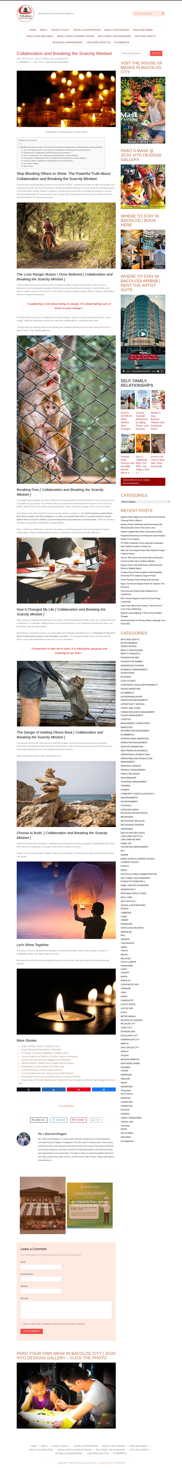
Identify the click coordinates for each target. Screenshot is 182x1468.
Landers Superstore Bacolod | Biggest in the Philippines (45, 1060)
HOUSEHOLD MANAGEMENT (134, 847)
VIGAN (124, 1083)
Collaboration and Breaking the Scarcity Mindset (64, 53)
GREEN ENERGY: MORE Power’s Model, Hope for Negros (47, 1063)
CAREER (125, 790)
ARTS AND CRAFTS (145, 36)
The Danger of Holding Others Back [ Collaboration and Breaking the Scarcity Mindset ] (55, 158)
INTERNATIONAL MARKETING (135, 739)
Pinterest (80, 1120)
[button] (143, 334)
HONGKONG (126, 924)
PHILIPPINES (127, 966)
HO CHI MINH (127, 1133)
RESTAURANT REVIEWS (132, 825)
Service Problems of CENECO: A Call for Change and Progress (49, 1056)
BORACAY (125, 980)
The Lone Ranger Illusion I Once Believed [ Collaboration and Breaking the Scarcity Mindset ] (57, 150)
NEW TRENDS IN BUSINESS (134, 751)
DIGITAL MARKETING (131, 689)
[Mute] (158, 371)
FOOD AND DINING (143, 30)
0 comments (24, 62)
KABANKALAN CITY (130, 1040)
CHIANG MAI (126, 1102)
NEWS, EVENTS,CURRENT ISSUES (75, 36)
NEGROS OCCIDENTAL (132, 1020)
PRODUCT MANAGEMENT (133, 770)
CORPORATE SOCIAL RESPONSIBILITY (139, 685)
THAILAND (126, 1091)
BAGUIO (124, 909)
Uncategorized (127, 1141)
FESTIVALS (126, 806)
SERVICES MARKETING (132, 747)
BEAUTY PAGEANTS (130, 654)
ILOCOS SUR (127, 1008)
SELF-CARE (126, 897)
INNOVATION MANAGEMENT (134, 700)
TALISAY (125, 1055)
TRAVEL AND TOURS (131, 708)
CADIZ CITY (126, 1028)
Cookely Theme (105, 1463)
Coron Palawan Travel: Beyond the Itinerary (140, 580)
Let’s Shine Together (32, 163)
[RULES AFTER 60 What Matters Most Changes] (128, 392)
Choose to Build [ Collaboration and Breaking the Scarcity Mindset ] (48, 161)
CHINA (124, 917)
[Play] (124, 371)
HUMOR (124, 855)
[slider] (141, 371)
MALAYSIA (126, 958)
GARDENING (127, 829)
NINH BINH (126, 1137)
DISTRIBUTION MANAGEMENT (135, 731)
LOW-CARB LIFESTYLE (98, 42)
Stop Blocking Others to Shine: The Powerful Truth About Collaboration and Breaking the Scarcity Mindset (61, 147)
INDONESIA (126, 932)
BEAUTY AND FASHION (116, 30)
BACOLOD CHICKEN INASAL (134, 813)
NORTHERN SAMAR (130, 1063)
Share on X (39, 1120)
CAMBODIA (126, 913)
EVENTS (125, 866)
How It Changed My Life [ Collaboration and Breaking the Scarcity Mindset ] (51, 155)
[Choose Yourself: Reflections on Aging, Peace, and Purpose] (143, 392)
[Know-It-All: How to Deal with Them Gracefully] (158, 436)
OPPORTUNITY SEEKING (133, 704)
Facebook (60, 1120)
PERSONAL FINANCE (131, 766)
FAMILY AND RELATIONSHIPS (135, 885)
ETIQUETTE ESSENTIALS (133, 881)
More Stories (28, 166)
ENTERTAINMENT (129, 643)
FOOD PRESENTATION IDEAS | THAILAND (41, 1050)
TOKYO (124, 951)
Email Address (26, 1274)
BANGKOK (126, 1098)
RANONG (125, 1114)
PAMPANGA (126, 1075)
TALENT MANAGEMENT (132, 715)
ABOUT (43, 30)
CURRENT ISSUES (130, 862)
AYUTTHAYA (127, 1094)
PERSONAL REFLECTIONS (133, 893)
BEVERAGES (127, 817)
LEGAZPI (125, 973)
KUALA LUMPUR (128, 962)
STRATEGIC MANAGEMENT (134, 782)
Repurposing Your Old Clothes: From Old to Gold (42, 1066)
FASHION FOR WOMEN (132, 661)
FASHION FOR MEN (130, 658)
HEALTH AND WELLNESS (40, 36)
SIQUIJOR (125, 1079)
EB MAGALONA (128, 1032)
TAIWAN (124, 920)
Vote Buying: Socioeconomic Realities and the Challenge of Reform (51, 1077)
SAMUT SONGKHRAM (131, 1118)
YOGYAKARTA (127, 943)
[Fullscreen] (162, 371)
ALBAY (124, 969)
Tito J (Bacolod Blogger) (53, 62)
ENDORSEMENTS (129, 798)
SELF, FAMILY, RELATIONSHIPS (114, 36)
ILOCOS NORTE (128, 1004)
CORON (124, 1071)
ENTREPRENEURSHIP (131, 697)
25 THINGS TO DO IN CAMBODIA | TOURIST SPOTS (45, 1053)
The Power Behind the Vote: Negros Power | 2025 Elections (47, 1073)
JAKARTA (125, 939)
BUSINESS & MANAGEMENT (68, 42)
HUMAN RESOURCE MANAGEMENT (138, 712)
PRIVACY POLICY (60, 30)
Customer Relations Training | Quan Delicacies (42, 1070)
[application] (143, 334)
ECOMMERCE (122, 42)
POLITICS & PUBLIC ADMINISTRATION (139, 874)
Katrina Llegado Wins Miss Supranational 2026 (141, 532)
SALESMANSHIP (128, 778)
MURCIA (125, 1043)
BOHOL (124, 977)
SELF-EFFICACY (25, 59)
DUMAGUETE (127, 1000)
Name (23, 1262)
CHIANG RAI (126, 1106)
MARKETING (127, 727)
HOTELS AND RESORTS (132, 928)
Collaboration (66, 1106)
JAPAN (124, 947)
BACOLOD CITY (128, 1024)
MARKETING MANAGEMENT (134, 743)
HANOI (124, 1129)
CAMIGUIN (126, 988)
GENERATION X (128, 889)
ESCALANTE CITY (129, 1036)
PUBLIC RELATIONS (130, 774)
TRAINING (125, 786)
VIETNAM (125, 1126)
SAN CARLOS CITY (130, 1047)
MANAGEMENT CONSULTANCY (136, 723)
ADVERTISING (127, 673)
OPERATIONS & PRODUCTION (135, 755)
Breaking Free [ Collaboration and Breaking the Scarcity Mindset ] (47, 153)
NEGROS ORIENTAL (130, 1059)
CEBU (123, 992)
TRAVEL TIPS (127, 1122)
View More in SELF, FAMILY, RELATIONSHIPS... (136, 481)
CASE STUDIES (128, 681)
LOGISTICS (126, 719)
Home (32, 30)
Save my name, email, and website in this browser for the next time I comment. (54, 1324)
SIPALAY (125, 1051)
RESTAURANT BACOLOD (133, 821)
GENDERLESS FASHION (132, 666)
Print (97, 1120)
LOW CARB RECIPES (131, 840)
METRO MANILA (128, 1016)
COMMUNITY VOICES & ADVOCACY (138, 794)
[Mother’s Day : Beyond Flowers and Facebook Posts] (158, 392)
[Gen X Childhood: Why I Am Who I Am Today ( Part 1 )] (143, 436)
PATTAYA (125, 1110)
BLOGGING (126, 677)
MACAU (124, 955)
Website (24, 1286)
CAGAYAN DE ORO (130, 984)
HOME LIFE (126, 843)
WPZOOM (120, 1463)
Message (24, 1298)
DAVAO (124, 996)
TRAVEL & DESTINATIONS (87, 30)
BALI (123, 935)
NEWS (124, 870)
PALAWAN (125, 1067)
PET (123, 851)
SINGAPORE (127, 1087)
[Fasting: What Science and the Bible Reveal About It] (128, 436)
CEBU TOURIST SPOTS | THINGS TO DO (40, 1046)
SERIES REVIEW (129, 646)
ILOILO (124, 1012)
